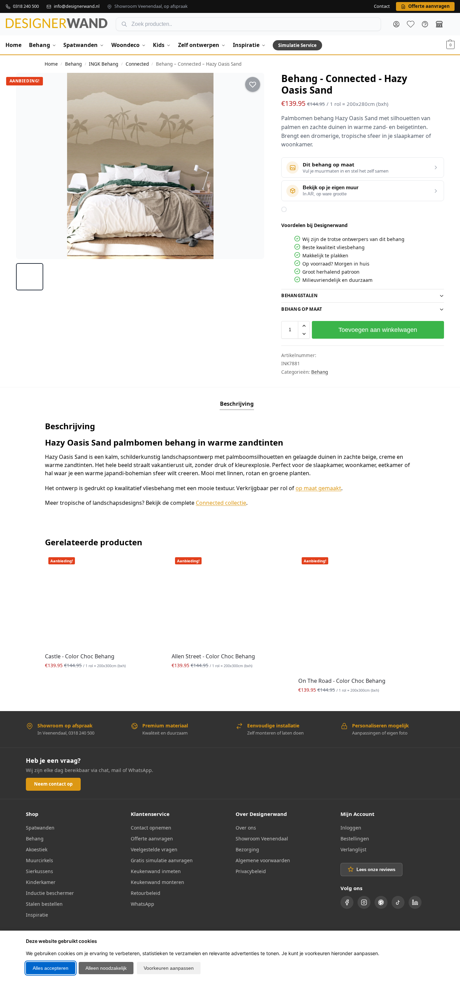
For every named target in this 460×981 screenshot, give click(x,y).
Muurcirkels (39, 860)
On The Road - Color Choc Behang (341, 681)
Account (396, 24)
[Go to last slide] (27, 166)
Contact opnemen (151, 827)
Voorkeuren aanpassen (169, 968)
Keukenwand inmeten (156, 871)
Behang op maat (301, 309)
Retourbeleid (145, 893)
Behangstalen (299, 295)
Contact (382, 6)
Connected (137, 64)
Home (51, 64)
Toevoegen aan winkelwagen (377, 329)
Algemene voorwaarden (263, 860)
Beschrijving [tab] (237, 403)
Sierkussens (39, 871)
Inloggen (350, 827)
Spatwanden (40, 827)
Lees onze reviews (375, 869)
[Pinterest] (381, 902)
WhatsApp (142, 904)
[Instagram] (364, 902)
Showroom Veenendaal (262, 838)
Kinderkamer (40, 882)
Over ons (246, 827)
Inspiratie (37, 915)
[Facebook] (346, 902)
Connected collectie (221, 502)
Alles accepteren (50, 968)
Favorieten (410, 24)
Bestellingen (354, 838)
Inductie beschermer (50, 893)
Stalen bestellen (44, 904)
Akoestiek (36, 849)
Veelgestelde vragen (154, 849)
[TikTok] (398, 902)
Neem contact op (53, 784)
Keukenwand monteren (157, 882)
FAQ (425, 24)
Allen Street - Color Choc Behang (213, 656)
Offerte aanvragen (152, 838)
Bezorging (247, 849)
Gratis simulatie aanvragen (162, 860)
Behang (73, 64)
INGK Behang (103, 64)
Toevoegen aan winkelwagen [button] (103, 679)
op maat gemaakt (318, 488)
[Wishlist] (151, 564)
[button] (450, 45)
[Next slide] (253, 166)
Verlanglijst (353, 849)
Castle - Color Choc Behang (79, 656)
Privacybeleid (251, 871)
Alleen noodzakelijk (106, 968)
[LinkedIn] (415, 902)
